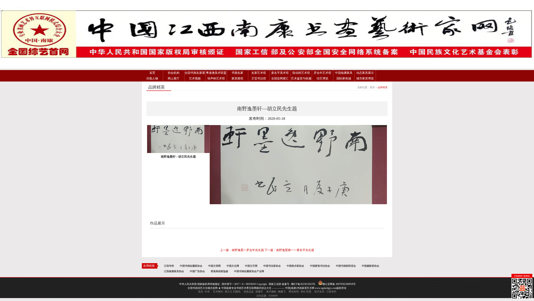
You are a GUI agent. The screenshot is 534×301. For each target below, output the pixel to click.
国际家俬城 (343, 78)
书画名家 (237, 72)
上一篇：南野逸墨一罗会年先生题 (242, 250)
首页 (152, 72)
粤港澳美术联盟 (216, 72)
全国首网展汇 (280, 78)
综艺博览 (322, 78)
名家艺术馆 (258, 72)
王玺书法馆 (258, 78)
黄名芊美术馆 (280, 72)
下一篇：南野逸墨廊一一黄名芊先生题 (289, 250)
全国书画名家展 (195, 72)
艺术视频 (195, 78)
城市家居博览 (365, 78)
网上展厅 (173, 78)
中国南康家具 (344, 72)
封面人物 (152, 78)
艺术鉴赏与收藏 (301, 78)
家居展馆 (237, 78)
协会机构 (173, 72)
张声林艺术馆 (216, 78)
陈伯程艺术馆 (301, 72)
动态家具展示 (365, 72)
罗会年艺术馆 (322, 72)
